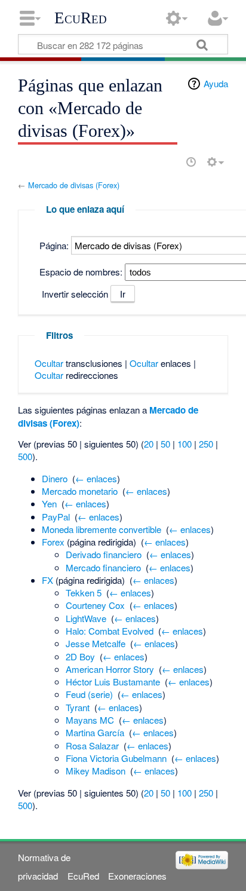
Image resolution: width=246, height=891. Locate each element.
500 (25, 456)
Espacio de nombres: (80, 271)
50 (165, 443)
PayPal (56, 516)
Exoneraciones (137, 875)
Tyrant (78, 707)
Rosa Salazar (92, 745)
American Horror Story (110, 669)
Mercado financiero (103, 567)
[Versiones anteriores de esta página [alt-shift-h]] (191, 162)
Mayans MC (90, 720)
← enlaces (96, 478)
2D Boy (80, 656)
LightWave (86, 618)
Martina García (95, 732)
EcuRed (80, 18)
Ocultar (49, 363)
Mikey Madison (95, 770)
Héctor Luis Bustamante (113, 681)
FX (47, 580)
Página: (54, 245)
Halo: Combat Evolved (109, 630)
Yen (49, 503)
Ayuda (216, 83)
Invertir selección (75, 293)
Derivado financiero (104, 554)
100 (184, 443)
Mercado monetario (80, 491)
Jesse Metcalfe (95, 643)
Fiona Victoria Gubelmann (116, 758)
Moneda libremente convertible (101, 529)
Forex (53, 541)
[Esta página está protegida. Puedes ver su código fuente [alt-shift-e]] (170, 162)
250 (206, 443)
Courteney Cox (95, 605)
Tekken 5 (84, 592)
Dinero (54, 478)
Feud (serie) (89, 694)
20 (148, 443)
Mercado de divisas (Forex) (73, 185)
